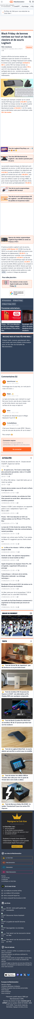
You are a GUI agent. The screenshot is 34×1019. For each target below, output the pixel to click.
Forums (3, 876)
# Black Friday (17, 300)
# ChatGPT (16, 6)
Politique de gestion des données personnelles (14, 988)
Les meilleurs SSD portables (12, 893)
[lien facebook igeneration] (21, 975)
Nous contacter (5, 993)
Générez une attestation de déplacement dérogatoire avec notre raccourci (16, 965)
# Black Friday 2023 (8, 304)
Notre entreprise (6, 991)
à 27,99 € (20, 257)
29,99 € (22, 253)
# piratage (25, 6)
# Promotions (5, 6)
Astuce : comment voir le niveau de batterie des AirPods (15, 960)
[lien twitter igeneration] (25, 975)
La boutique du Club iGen (8, 881)
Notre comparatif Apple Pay (12, 895)
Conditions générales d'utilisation (10, 986)
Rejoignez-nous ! (17, 846)
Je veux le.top (5, 877)
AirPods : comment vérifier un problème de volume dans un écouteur (15, 951)
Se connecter (17, 449)
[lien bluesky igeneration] (28, 975)
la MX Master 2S (12, 249)
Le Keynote (4, 879)
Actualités (7, 458)
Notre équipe (5, 989)
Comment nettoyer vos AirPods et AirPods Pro (14, 954)
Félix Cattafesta (6, 47)
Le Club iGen (9, 858)
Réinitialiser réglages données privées (17, 1007)
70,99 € (28, 183)
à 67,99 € (4, 172)
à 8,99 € (27, 262)
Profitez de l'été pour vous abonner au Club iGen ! (16, 12)
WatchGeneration (11, 872)
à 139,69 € (17, 108)
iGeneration (9, 867)
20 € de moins (6, 112)
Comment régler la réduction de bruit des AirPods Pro (16, 963)
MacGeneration (10, 862)
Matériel (29, 47)
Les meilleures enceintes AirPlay (13, 890)
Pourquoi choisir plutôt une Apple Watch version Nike (16, 958)
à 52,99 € (23, 102)
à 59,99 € (25, 174)
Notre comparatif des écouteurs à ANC (15, 898)
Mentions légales (6, 984)
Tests (4, 641)
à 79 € (28, 67)
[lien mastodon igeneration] (18, 975)
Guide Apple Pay (6, 956)
